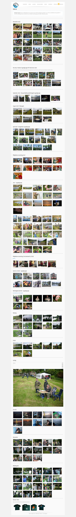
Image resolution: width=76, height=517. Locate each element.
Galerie (45, 4)
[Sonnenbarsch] (57, 298)
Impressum (61, 4)
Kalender (34, 4)
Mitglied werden (40, 4)
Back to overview (62, 365)
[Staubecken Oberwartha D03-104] (17, 188)
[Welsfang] (17, 298)
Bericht (14, 258)
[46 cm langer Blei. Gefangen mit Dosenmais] (37, 119)
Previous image (13, 363)
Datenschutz (56, 4)
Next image (14, 363)
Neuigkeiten (25, 4)
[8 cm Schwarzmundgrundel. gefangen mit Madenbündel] (47, 119)
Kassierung (50, 4)
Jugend (30, 4)
